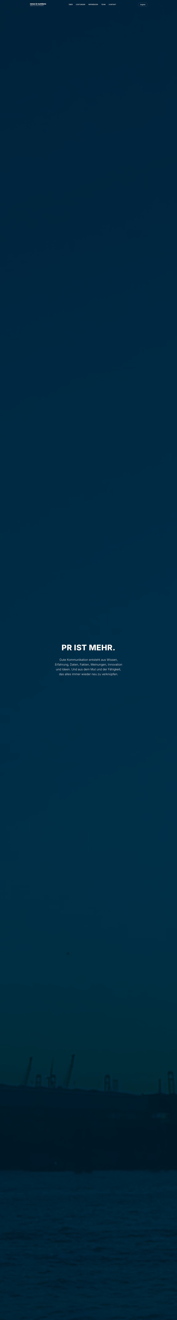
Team (103, 4)
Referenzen (93, 4)
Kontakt (112, 4)
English (142, 4)
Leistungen (80, 4)
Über (71, 4)
